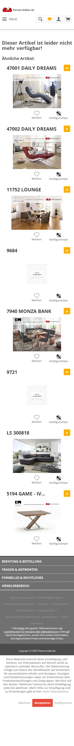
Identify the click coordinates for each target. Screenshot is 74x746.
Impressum (37, 623)
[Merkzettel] (49, 19)
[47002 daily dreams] (37, 152)
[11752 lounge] (37, 213)
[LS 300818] (37, 456)
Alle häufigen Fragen (50, 597)
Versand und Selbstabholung (21, 617)
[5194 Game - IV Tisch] (37, 517)
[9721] (37, 395)
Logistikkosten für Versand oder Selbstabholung (31, 631)
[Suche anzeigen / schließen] (40, 19)
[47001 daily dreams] (37, 91)
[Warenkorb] (68, 19)
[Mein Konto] (58, 19)
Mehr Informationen (56, 691)
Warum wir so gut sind (22, 597)
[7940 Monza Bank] (37, 334)
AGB (63, 617)
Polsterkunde (60, 604)
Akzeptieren (42, 703)
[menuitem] (9, 19)
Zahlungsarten (47, 610)
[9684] (37, 274)
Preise (21, 628)
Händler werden (25, 610)
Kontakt (43, 604)
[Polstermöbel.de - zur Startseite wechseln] (19, 10)
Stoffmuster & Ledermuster (19, 604)
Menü (13, 19)
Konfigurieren (49, 617)
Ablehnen (24, 703)
